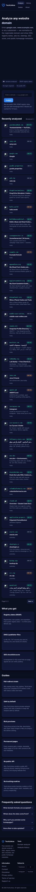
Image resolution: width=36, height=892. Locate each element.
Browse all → (30, 119)
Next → (30, 601)
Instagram (22, 871)
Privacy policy (7, 875)
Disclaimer (6, 872)
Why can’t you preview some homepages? (14, 821)
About (28, 7)
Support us (6, 881)
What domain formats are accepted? (17, 808)
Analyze (20, 3)
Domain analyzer (24, 844)
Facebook (22, 867)
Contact (5, 869)
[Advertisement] (18, 60)
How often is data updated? (13, 828)
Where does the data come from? (16, 814)
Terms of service (8, 878)
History (28, 3)
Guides (20, 7)
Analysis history (23, 847)
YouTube (30, 871)
